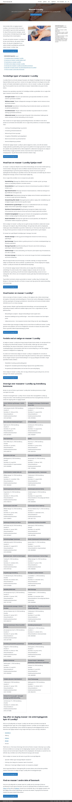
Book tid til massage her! (36, 14)
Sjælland (53, 1)
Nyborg (7, 738)
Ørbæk (6, 741)
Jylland (44, 1)
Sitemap (63, 801)
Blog (60, 801)
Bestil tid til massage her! (10, 51)
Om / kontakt (60, 1)
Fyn (49, 1)
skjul (17, 56)
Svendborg (8, 732)
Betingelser (67, 801)
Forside (40, 1)
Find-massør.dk (7, 2)
